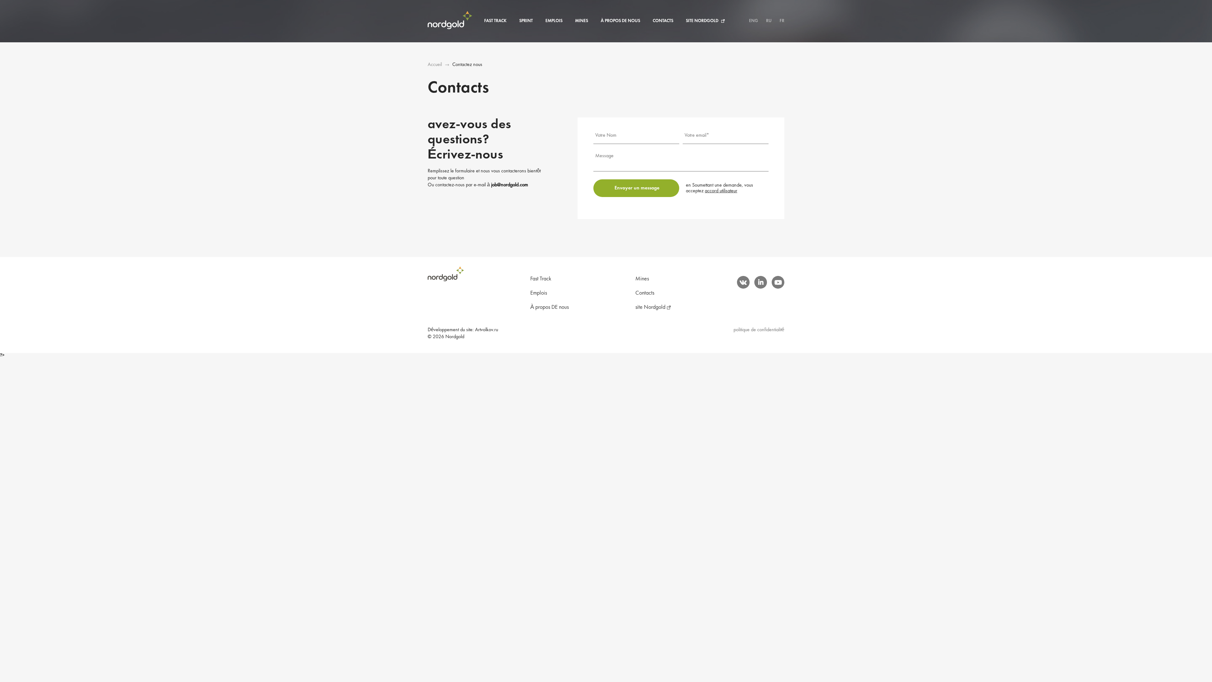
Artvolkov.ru (486, 329)
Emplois (553, 21)
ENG (753, 21)
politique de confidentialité (759, 329)
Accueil (435, 64)
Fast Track (495, 21)
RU (769, 21)
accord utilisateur (721, 191)
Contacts (663, 21)
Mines (581, 21)
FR (782, 21)
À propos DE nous (620, 21)
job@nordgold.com (509, 185)
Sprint (526, 21)
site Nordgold (702, 21)
